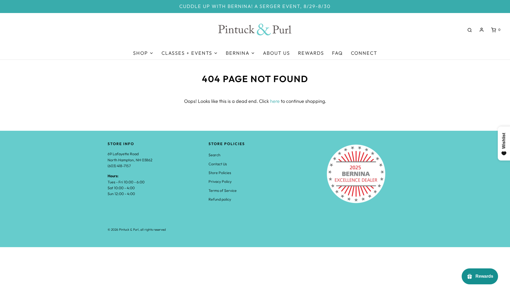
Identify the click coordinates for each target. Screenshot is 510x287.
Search (214, 155)
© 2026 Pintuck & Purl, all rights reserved (137, 229)
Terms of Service (223, 190)
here (275, 101)
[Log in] (481, 29)
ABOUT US (276, 53)
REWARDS (311, 53)
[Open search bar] (469, 30)
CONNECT (364, 53)
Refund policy (220, 199)
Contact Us (218, 164)
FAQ (337, 53)
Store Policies (220, 172)
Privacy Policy (220, 181)
